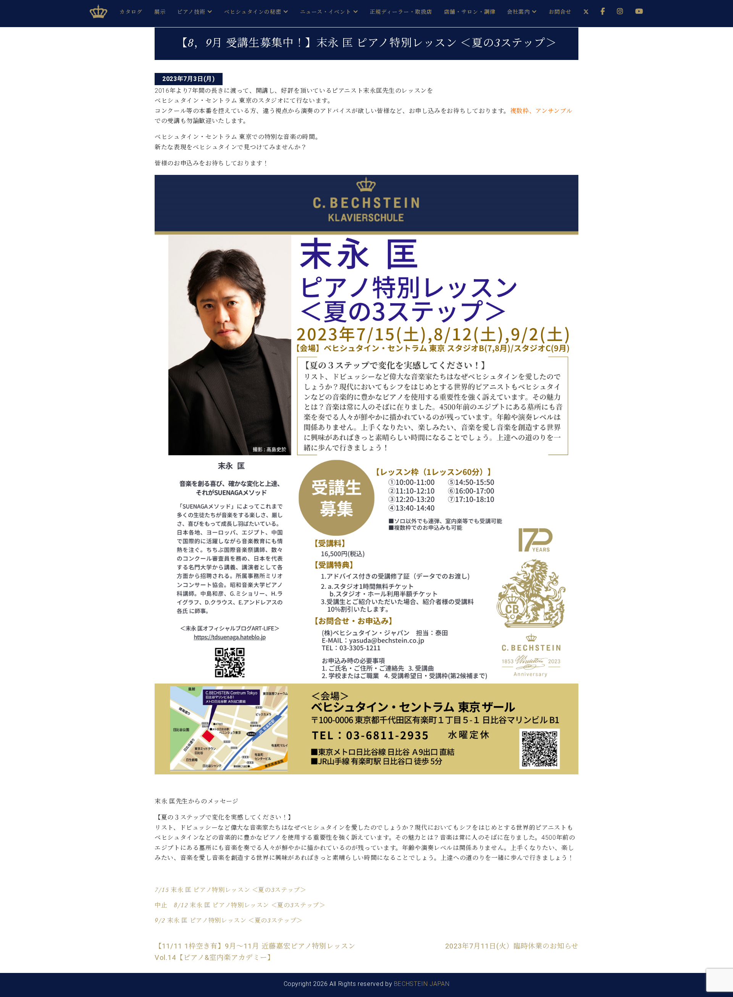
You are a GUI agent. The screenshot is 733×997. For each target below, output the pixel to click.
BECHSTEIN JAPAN (422, 983)
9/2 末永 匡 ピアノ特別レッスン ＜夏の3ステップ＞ (229, 920)
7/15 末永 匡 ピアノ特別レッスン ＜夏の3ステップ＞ (231, 890)
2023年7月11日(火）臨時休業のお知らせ (511, 946)
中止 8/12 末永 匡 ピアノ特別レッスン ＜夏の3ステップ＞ (240, 905)
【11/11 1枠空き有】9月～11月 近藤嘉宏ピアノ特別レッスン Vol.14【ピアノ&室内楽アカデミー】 (255, 951)
